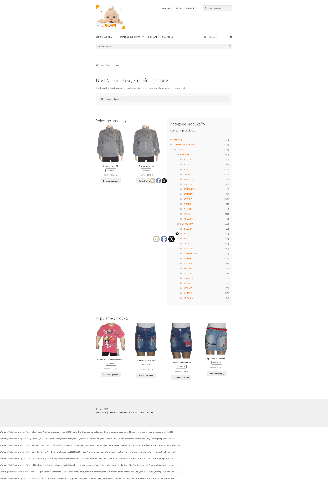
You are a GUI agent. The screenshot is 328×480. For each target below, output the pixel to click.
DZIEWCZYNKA (186, 224)
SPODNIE (188, 214)
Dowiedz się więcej (110, 181)
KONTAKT (152, 37)
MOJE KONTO (167, 8)
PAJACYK (187, 204)
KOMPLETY (188, 194)
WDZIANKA (188, 219)
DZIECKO (181, 149)
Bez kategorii (179, 139)
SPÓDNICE (188, 283)
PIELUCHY (188, 209)
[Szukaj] (230, 46)
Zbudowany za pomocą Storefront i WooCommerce (130, 412)
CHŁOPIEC (184, 154)
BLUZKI (187, 164)
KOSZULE (188, 199)
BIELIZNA (188, 159)
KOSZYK (179, 8)
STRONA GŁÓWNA (104, 37)
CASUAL (187, 174)
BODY (186, 169)
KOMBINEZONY (190, 189)
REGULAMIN (101, 412)
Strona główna (104, 65)
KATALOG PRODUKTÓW (130, 37)
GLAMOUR (188, 184)
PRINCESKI (188, 278)
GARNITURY (189, 179)
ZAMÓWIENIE (190, 8)
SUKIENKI (188, 293)
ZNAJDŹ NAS (167, 37)
